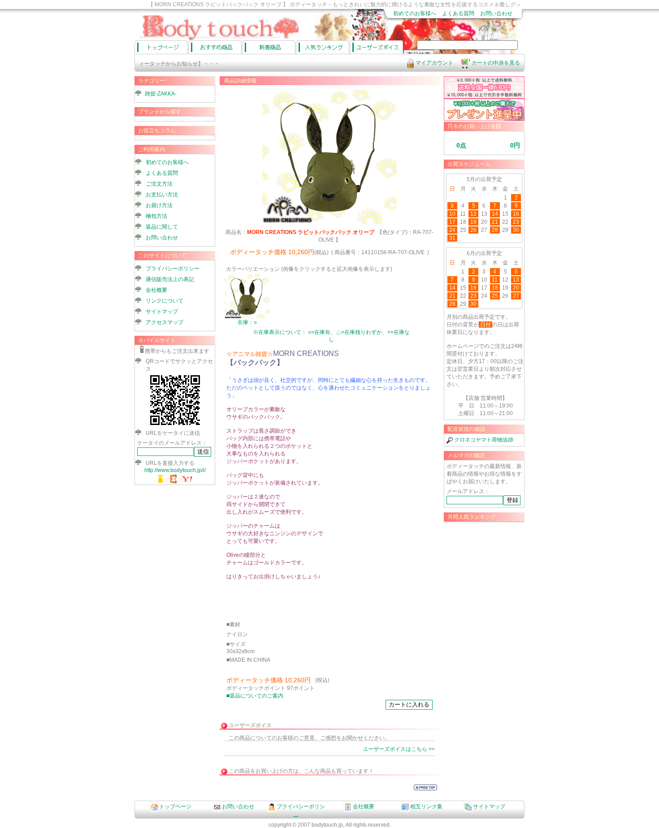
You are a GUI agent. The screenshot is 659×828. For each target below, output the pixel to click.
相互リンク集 (426, 806)
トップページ (175, 806)
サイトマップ (162, 311)
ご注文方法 (159, 184)
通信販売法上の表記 (170, 279)
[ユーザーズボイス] (376, 47)
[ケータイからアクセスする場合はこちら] (175, 425)
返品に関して (162, 227)
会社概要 (156, 290)
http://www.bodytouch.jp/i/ (175, 470)
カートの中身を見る (495, 63)
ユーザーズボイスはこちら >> (399, 749)
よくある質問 (458, 13)
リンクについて (164, 301)
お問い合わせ (496, 13)
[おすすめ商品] (215, 47)
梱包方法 (156, 216)
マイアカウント (433, 63)
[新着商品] (268, 47)
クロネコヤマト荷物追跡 (483, 440)
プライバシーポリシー (172, 268)
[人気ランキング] (322, 47)
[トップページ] (161, 47)
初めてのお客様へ (414, 13)
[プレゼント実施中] (484, 119)
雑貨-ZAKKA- (161, 94)
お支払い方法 (162, 194)
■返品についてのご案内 (254, 696)
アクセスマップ (164, 322)
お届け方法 (159, 205)
